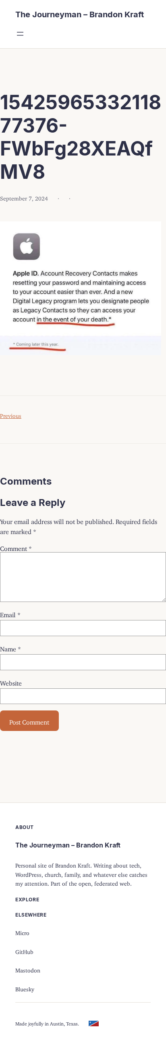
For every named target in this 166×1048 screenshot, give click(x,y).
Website (11, 681)
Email (10, 613)
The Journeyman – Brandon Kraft (79, 14)
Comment (16, 546)
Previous (10, 414)
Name (10, 647)
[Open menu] (20, 34)
